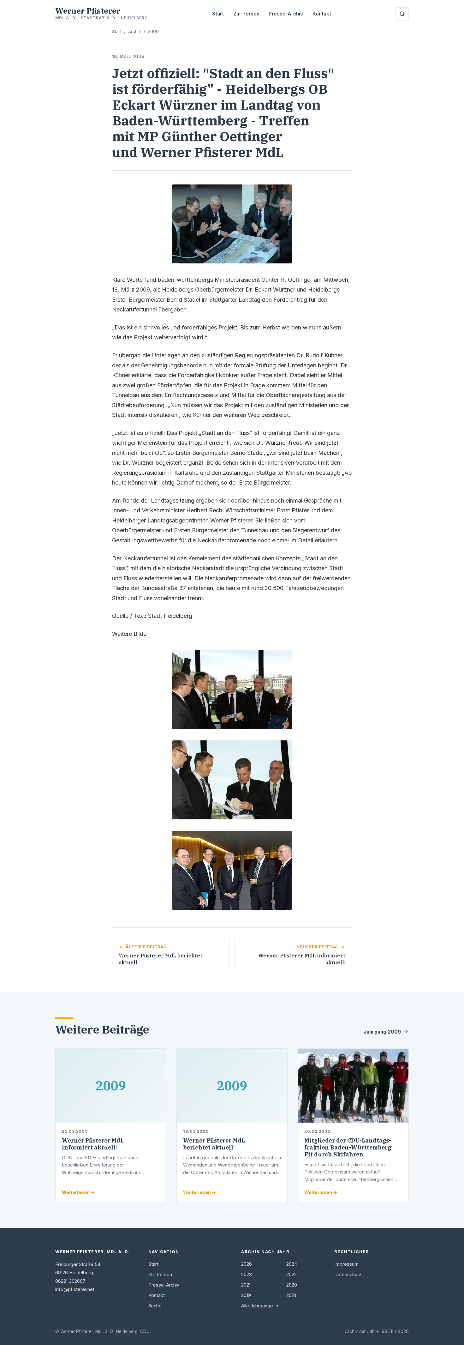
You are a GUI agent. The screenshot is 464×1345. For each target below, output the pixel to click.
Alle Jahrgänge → (260, 1306)
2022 (291, 1274)
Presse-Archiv (286, 14)
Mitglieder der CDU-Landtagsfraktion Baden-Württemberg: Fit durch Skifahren (348, 1147)
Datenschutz (347, 1274)
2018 (291, 1295)
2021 (246, 1285)
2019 (246, 1295)
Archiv (134, 31)
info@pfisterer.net (74, 1289)
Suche (155, 1306)
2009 (153, 31)
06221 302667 (70, 1281)
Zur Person (246, 14)
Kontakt (321, 14)
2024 (291, 1264)
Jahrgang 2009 (382, 1032)
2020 (291, 1285)
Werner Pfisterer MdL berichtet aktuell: (214, 1144)
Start (218, 14)
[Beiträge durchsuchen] (402, 14)
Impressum (346, 1264)
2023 (246, 1274)
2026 (246, 1264)
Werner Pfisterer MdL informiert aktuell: (93, 1144)
